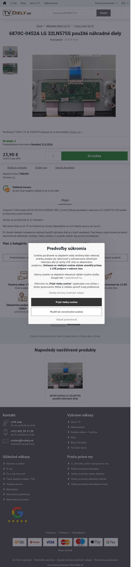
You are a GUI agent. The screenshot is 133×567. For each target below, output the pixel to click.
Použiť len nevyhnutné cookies (66, 311)
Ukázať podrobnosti (66, 319)
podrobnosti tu (74, 277)
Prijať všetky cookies (66, 302)
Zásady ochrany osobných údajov (66, 292)
